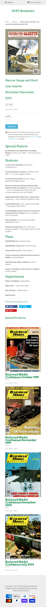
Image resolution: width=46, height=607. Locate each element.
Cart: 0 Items (35, 2)
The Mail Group (13, 139)
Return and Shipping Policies (21, 588)
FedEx (31, 137)
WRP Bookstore (23, 11)
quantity (8, 116)
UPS (36, 137)
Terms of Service (23, 591)
